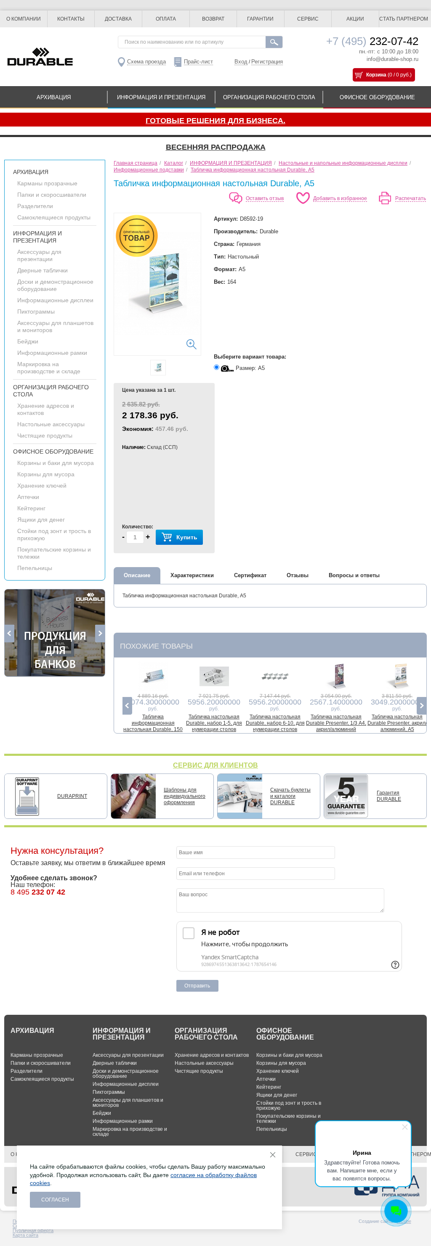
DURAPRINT (72, 796)
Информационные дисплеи (55, 300)
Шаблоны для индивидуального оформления (184, 796)
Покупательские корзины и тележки (288, 1118)
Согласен (55, 1200)
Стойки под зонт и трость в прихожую (288, 1105)
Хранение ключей (42, 485)
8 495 (38, 892)
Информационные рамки (52, 352)
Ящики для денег (41, 519)
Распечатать (410, 198)
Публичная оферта (33, 1230)
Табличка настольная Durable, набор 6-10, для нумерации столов (275, 723)
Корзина (376, 75)
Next (100, 633)
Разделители (35, 206)
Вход (240, 61)
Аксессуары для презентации (39, 255)
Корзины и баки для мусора (55, 462)
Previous (9, 633)
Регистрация (267, 61)
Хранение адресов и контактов (212, 1055)
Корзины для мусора (45, 474)
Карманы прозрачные (47, 183)
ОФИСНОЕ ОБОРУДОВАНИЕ (377, 97)
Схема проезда (146, 61)
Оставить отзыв (265, 198)
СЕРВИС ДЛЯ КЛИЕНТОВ (215, 765)
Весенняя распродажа (216, 147)
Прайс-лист (198, 61)
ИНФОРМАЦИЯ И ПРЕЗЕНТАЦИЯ (161, 97)
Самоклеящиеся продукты (53, 217)
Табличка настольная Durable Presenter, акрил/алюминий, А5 (397, 723)
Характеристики (192, 575)
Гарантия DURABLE (389, 796)
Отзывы (298, 575)
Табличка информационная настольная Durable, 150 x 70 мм (153, 726)
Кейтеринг (31, 508)
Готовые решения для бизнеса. (215, 120)
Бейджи (27, 341)
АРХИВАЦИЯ (54, 97)
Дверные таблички (42, 270)
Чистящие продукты (44, 435)
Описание (137, 575)
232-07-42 (372, 41)
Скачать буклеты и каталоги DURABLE (290, 796)
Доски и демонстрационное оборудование (55, 285)
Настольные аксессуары (51, 424)
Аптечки (28, 497)
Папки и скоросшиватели (51, 194)
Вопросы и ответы (354, 575)
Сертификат (250, 575)
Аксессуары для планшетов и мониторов (128, 1102)
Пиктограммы (36, 311)
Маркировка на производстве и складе (48, 368)
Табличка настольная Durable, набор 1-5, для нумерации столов (214, 723)
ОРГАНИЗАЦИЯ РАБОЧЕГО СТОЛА (269, 97)
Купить (186, 537)
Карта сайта (25, 1235)
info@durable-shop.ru (392, 59)
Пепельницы (34, 568)
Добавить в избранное (340, 198)
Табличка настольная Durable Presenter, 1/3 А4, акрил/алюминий (336, 723)
